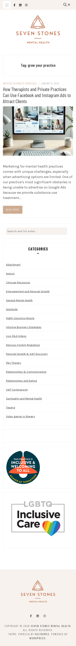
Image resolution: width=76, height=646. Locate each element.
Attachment (13, 264)
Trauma (10, 407)
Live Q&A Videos (16, 336)
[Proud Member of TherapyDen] (23, 467)
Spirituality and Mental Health (24, 398)
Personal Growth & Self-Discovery (27, 354)
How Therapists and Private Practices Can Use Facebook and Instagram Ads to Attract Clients (37, 95)
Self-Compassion (17, 389)
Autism (10, 273)
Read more (12, 209)
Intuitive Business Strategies (20, 83)
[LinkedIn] (37, 616)
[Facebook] (31, 616)
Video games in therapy (20, 416)
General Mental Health (19, 300)
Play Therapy (13, 362)
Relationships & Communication (26, 371)
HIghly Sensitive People (20, 318)
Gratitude (12, 309)
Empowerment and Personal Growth (28, 291)
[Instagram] (44, 616)
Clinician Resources (18, 282)
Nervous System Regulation (23, 345)
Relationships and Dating (21, 380)
